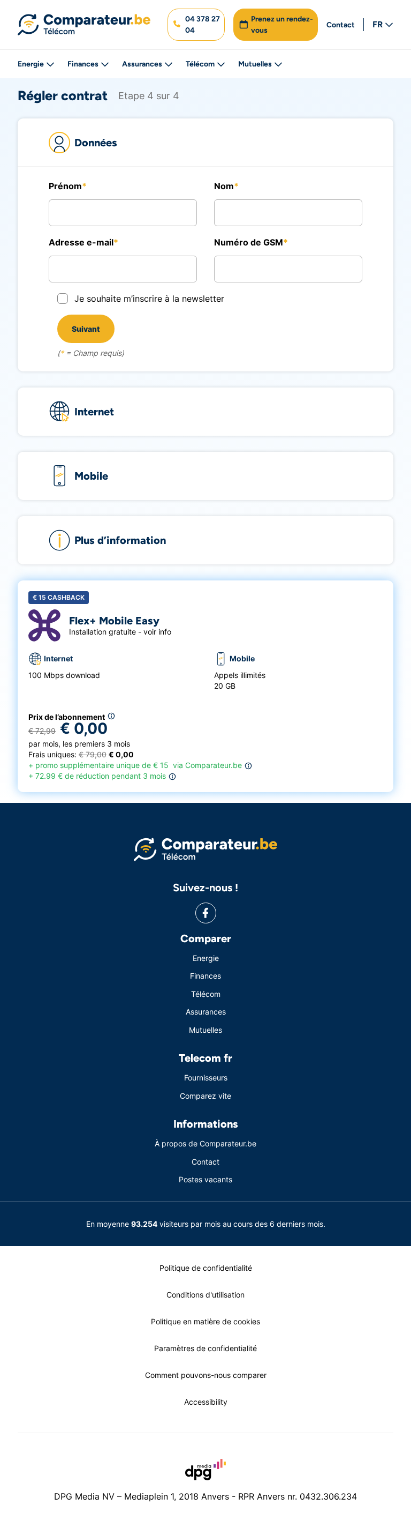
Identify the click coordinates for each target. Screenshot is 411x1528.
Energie (31, 64)
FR (377, 24)
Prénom (65, 186)
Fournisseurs (205, 1077)
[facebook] (205, 913)
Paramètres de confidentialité (205, 1348)
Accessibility (205, 1401)
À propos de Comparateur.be (205, 1143)
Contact (340, 24)
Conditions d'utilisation (205, 1294)
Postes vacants (205, 1179)
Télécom (200, 64)
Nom (224, 186)
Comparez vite (205, 1095)
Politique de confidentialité (205, 1267)
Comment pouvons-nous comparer (206, 1375)
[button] (196, 25)
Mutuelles (255, 64)
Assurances (142, 64)
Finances (82, 64)
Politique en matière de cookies (205, 1321)
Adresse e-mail (81, 242)
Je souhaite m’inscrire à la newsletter (149, 298)
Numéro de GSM (248, 242)
